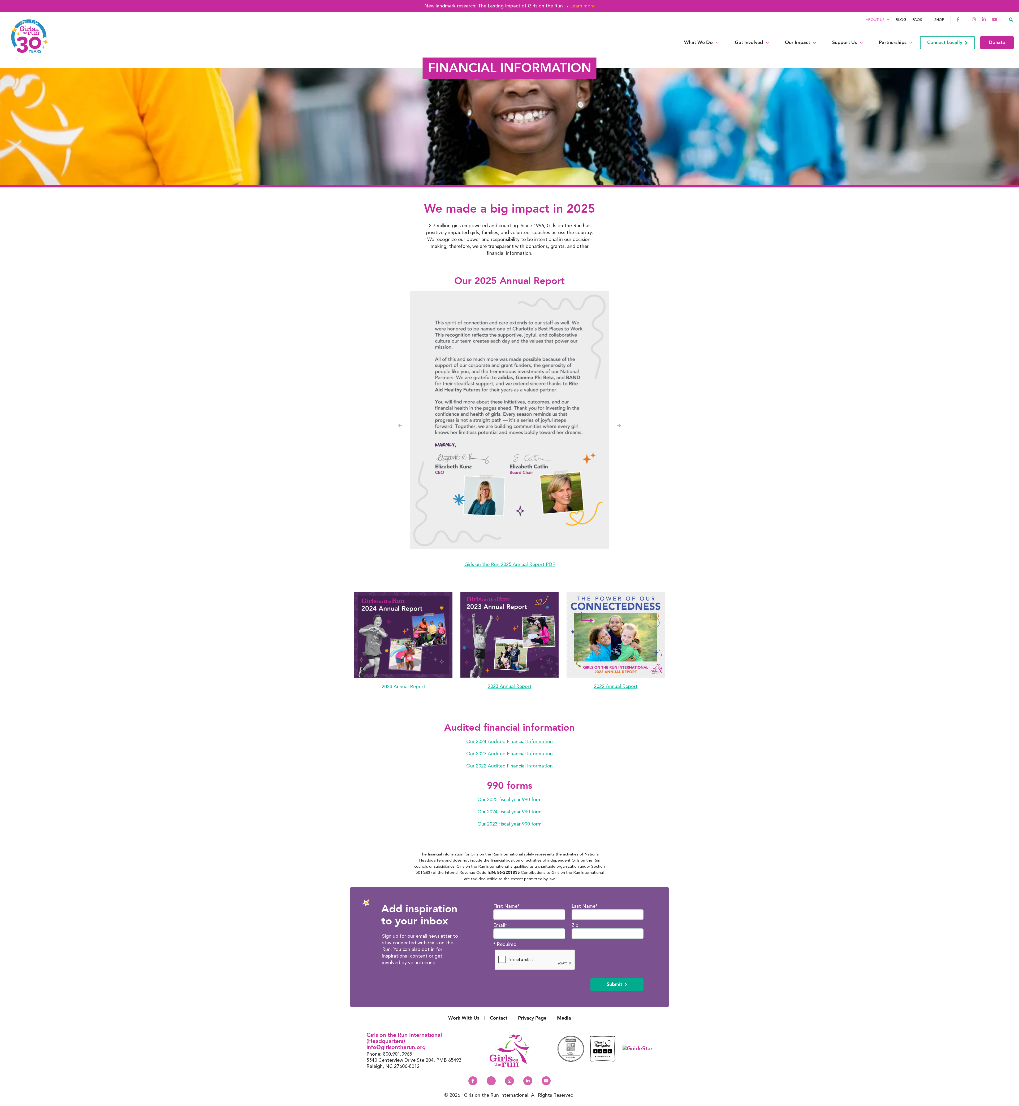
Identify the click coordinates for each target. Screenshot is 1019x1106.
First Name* (506, 906)
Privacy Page (532, 1018)
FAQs (917, 19)
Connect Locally (944, 42)
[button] (1011, 19)
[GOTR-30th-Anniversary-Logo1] (26, 43)
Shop (939, 19)
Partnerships (892, 43)
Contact (498, 1018)
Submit (614, 984)
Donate (997, 42)
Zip (575, 925)
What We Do (698, 43)
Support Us (844, 43)
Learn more (582, 5)
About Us (875, 19)
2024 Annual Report (403, 686)
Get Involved (749, 43)
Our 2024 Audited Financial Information (509, 741)
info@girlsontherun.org (396, 1047)
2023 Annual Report (510, 686)
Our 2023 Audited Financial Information (509, 753)
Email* (500, 925)
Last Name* (585, 906)
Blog (901, 19)
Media (564, 1018)
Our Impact (797, 43)
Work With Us (463, 1018)
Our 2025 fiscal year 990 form (509, 799)
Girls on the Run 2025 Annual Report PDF (509, 564)
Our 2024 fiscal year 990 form (509, 811)
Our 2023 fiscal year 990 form (509, 823)
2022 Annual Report (616, 686)
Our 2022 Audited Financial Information (509, 765)
